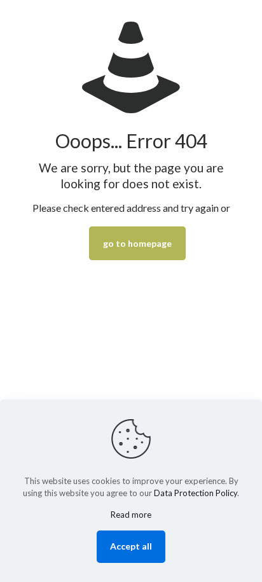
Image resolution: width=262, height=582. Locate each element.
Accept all (131, 546)
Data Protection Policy (195, 493)
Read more (131, 514)
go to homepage (137, 243)
